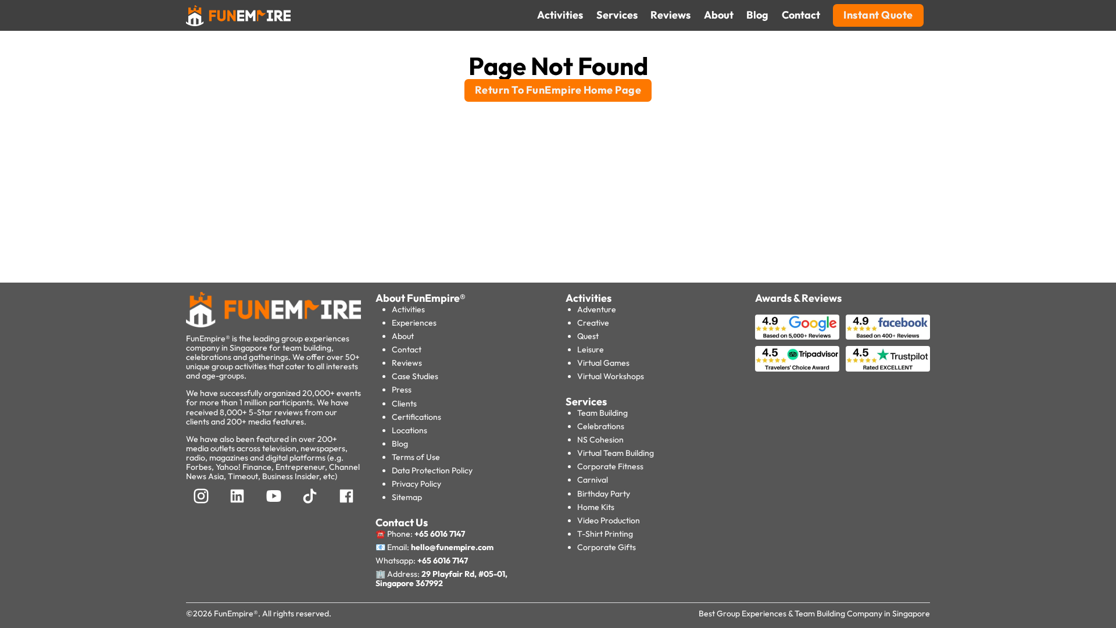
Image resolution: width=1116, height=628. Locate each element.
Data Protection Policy (432, 470)
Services (586, 401)
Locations (409, 430)
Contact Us (401, 522)
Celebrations (600, 426)
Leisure (590, 349)
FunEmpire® (236, 613)
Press (402, 389)
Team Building (602, 413)
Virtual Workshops (610, 376)
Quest (588, 336)
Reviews (407, 363)
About (403, 336)
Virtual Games (603, 363)
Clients (404, 403)
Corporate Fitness (610, 466)
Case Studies (415, 376)
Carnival (592, 479)
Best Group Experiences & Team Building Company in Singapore (814, 613)
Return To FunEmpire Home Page (558, 90)
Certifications (416, 417)
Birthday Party (603, 493)
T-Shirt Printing (605, 534)
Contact (406, 349)
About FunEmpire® (420, 298)
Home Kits (595, 507)
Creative (593, 322)
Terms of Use (416, 457)
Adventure (596, 309)
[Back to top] (34, 599)
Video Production (608, 520)
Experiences (414, 322)
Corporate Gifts (606, 547)
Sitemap (407, 497)
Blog (400, 443)
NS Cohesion (600, 439)
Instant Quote (878, 15)
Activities (408, 309)
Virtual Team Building (615, 453)
